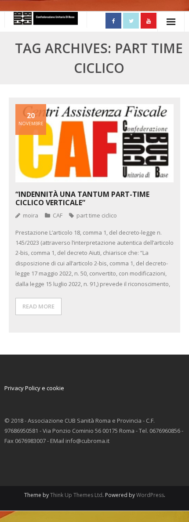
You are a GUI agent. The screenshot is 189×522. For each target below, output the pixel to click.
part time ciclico (96, 215)
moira (30, 215)
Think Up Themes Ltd (76, 495)
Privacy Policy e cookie (34, 388)
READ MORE (38, 306)
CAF (57, 215)
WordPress (150, 495)
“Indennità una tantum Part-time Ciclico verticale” (82, 198)
